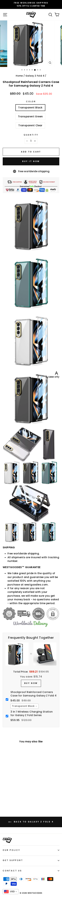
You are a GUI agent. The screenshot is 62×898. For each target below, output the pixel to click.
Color (31, 101)
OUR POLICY (11, 850)
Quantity (31, 134)
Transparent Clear (30, 125)
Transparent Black (30, 107)
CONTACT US (12, 870)
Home (19, 75)
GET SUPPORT (13, 860)
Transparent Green (30, 116)
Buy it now (31, 161)
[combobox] (24, 706)
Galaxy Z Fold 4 (34, 75)
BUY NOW (31, 683)
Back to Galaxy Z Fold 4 (33, 821)
